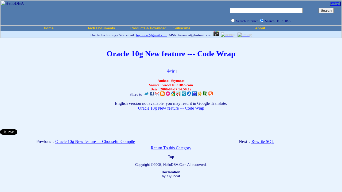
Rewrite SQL (262, 141)
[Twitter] (146, 95)
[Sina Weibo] (178, 95)
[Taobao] (210, 95)
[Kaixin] (200, 95)
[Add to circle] (216, 35)
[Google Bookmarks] (173, 95)
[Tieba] (194, 95)
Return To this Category (171, 148)
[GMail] (157, 95)
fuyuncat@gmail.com (151, 35)
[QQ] (184, 95)
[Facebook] (152, 95)
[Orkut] (168, 95)
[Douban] (205, 95)
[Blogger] (162, 95)
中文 (335, 3)
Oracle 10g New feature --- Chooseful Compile (95, 141)
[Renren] (189, 95)
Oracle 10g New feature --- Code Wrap (171, 108)
